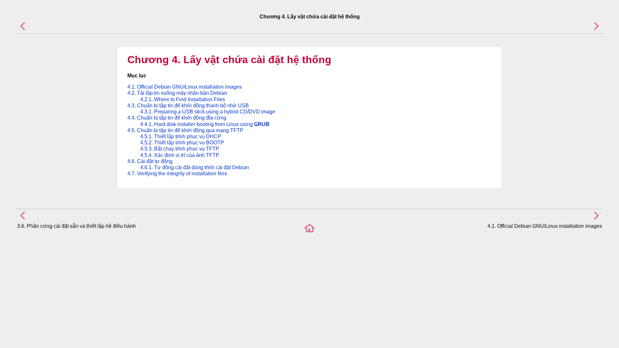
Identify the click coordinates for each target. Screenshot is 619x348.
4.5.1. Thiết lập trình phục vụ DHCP (180, 136)
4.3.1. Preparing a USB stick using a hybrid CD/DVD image (207, 111)
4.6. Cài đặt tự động (149, 161)
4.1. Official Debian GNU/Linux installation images (184, 87)
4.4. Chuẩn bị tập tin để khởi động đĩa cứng (176, 118)
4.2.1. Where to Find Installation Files (182, 99)
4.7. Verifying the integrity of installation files (177, 173)
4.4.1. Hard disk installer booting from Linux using (205, 124)
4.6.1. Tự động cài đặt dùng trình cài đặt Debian (194, 167)
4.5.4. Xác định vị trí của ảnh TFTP (179, 155)
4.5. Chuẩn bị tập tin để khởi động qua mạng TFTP (185, 130)
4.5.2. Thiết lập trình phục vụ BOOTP (182, 142)
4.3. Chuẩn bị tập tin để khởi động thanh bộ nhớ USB (188, 105)
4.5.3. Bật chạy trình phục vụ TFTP (179, 148)
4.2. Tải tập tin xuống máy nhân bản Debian (177, 93)
